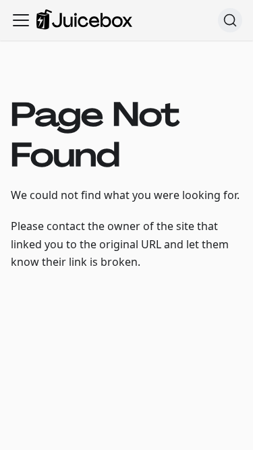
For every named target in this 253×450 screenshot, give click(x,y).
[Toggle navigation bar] (21, 20)
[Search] (230, 20)
